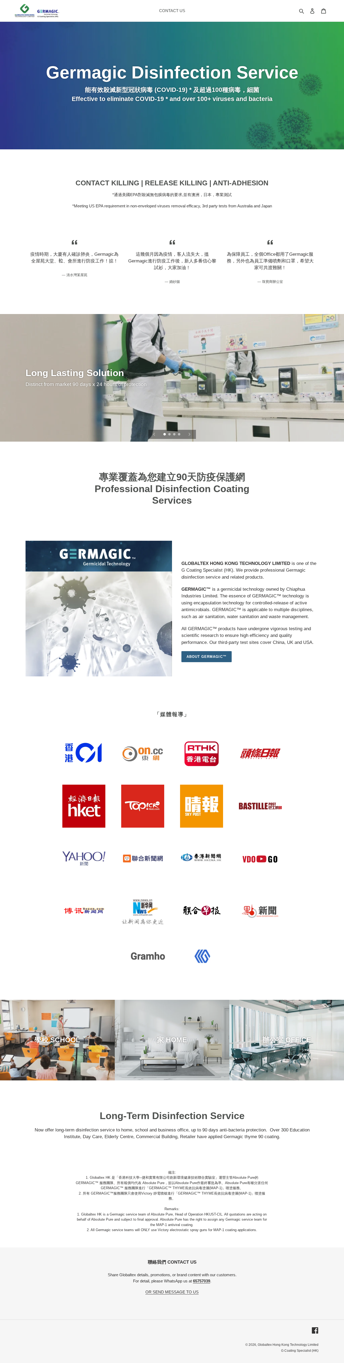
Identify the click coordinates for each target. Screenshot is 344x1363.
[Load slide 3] (174, 434)
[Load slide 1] (165, 434)
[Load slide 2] (169, 434)
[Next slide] (189, 434)
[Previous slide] (154, 434)
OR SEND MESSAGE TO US (172, 1292)
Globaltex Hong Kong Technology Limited (288, 1345)
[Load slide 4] (179, 434)
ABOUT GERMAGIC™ (207, 657)
